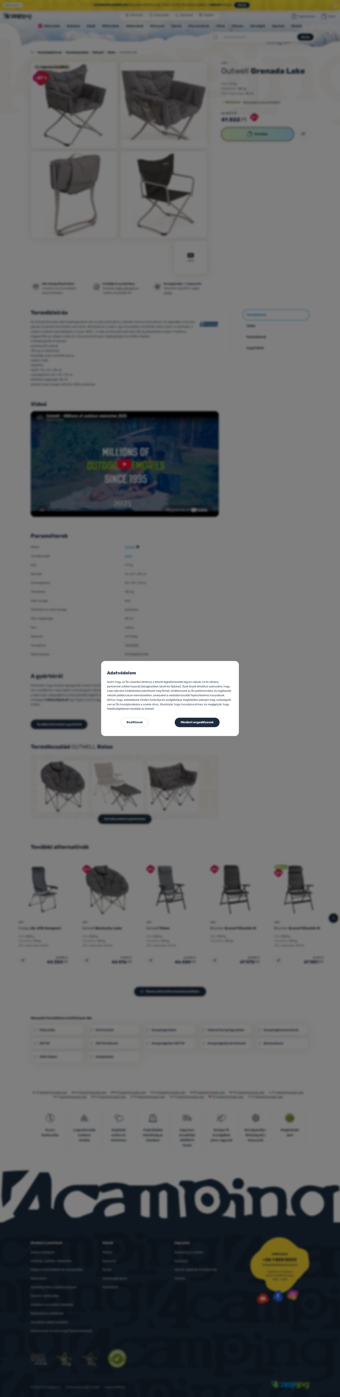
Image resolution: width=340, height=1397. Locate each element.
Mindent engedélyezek (197, 722)
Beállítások (135, 722)
